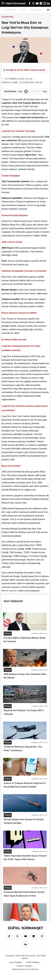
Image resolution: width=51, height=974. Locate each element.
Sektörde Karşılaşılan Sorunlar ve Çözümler (24, 271)
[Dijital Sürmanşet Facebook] (9, 936)
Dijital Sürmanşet (16, 3)
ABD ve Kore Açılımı (12, 242)
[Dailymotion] (41, 3)
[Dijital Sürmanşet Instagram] (42, 936)
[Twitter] (33, 3)
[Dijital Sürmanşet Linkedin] (25, 944)
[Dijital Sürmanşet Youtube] (25, 936)
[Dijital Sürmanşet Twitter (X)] (17, 936)
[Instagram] (44, 3)
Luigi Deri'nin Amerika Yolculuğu (18, 131)
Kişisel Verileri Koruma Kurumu (25, 969)
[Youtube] (37, 3)
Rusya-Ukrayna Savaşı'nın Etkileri (19, 313)
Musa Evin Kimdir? (11, 466)
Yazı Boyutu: (10, 91)
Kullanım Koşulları (24, 966)
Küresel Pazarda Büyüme (15, 215)
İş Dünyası (8, 17)
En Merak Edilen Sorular (14, 339)
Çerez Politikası (15, 962)
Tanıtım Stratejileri (11, 176)
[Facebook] (29, 3)
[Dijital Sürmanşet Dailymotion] (33, 936)
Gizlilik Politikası (33, 962)
